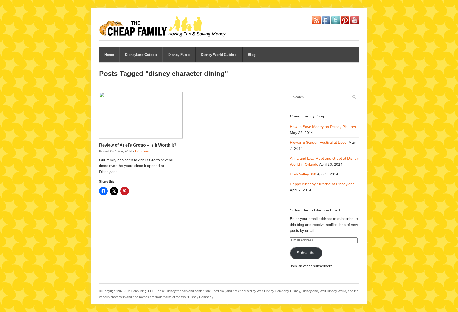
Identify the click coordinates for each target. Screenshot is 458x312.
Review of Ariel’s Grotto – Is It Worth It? (138, 145)
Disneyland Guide (141, 55)
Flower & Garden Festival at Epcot (318, 142)
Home (109, 55)
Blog (252, 55)
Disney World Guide (219, 55)
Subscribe (306, 253)
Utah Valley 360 (303, 174)
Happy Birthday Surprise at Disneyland (322, 184)
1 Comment (143, 151)
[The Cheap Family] (165, 34)
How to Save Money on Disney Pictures (323, 127)
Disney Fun (179, 55)
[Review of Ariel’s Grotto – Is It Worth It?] (141, 115)
